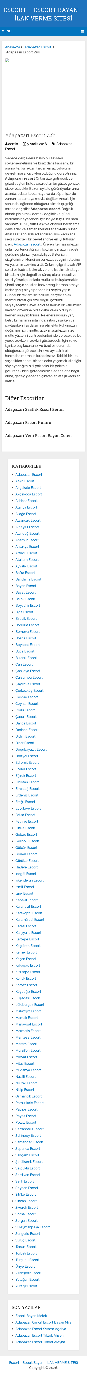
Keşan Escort (25, 959)
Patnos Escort (26, 1109)
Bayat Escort (25, 592)
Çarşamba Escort (29, 677)
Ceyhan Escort (26, 704)
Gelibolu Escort (27, 841)
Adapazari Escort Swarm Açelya (40, 1329)
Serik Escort (24, 1181)
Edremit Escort (27, 763)
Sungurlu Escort (27, 1234)
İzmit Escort (24, 887)
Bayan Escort (25, 586)
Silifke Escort (25, 1194)
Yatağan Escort (27, 1280)
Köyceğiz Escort (28, 992)
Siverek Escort (26, 1208)
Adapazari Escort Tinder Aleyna (40, 1342)
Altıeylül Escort (27, 527)
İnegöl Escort (25, 874)
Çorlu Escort (25, 710)
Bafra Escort (25, 573)
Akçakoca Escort (28, 494)
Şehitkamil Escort (29, 1162)
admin (13, 144)
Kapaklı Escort (26, 900)
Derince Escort (27, 730)
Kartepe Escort (27, 939)
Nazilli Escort (25, 1077)
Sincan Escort (26, 1201)
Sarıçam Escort (27, 1155)
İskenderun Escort (29, 880)
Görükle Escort (27, 861)
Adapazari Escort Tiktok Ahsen (39, 1335)
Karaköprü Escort (28, 913)
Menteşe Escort (28, 1037)
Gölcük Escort (26, 848)
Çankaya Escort (27, 671)
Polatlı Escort (25, 1122)
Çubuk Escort (26, 717)
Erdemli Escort (26, 795)
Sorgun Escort (26, 1221)
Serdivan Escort (27, 1175)
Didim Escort (25, 736)
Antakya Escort (27, 547)
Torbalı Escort (26, 1253)
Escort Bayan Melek (31, 1316)
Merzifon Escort (28, 1050)
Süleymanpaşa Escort (32, 1227)
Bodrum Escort (27, 625)
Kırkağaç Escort (27, 965)
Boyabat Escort (27, 645)
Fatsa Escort (25, 815)
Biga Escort (24, 612)
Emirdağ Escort (27, 789)
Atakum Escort (27, 560)
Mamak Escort (26, 1018)
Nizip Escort (24, 1090)
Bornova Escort (27, 632)
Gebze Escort (26, 835)
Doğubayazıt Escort (31, 749)
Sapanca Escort (27, 1149)
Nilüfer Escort (26, 1083)
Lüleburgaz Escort (29, 1005)
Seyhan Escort (26, 1188)
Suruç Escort (25, 1240)
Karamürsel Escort (29, 920)
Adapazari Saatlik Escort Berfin (34, 409)
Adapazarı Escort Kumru (28, 422)
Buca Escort (24, 651)
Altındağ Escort (27, 534)
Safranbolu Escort (29, 1129)
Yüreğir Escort (26, 1286)
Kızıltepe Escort (27, 972)
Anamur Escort (27, 540)
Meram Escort (26, 1044)
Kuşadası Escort (28, 998)
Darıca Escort (25, 723)
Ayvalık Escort (26, 566)
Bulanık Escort (26, 658)
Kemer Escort (26, 952)
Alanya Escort (26, 507)
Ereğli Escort (25, 802)
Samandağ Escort (29, 1142)
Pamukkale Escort (29, 1103)
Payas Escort (25, 1116)
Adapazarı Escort (28, 475)
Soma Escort (25, 1214)
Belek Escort (25, 599)
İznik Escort (24, 893)
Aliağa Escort (25, 514)
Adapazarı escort (27, 244)
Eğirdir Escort (25, 776)
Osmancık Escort (28, 1096)
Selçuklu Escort (27, 1168)
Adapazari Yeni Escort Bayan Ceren (38, 435)
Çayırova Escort (27, 684)
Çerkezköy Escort (29, 691)
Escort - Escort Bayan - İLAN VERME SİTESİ (43, 1363)
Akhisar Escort (26, 501)
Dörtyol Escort (26, 756)
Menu (7, 31)
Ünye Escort (25, 1266)
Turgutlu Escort (27, 1260)
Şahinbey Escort (28, 1136)
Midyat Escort (26, 1057)
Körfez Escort (26, 985)
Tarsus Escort (26, 1247)
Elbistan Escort (27, 782)
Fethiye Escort (26, 821)
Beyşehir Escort (27, 606)
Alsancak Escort (28, 520)
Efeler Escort (25, 769)
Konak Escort (25, 979)
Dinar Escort (24, 743)
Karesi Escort (25, 926)
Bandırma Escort (28, 579)
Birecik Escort (26, 619)
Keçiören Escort (28, 946)
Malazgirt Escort (28, 1011)
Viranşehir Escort (28, 1273)
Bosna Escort (25, 638)
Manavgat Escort (28, 1024)
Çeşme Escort (26, 697)
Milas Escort (24, 1064)
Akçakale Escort (28, 488)
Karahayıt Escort (28, 907)
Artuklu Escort (26, 553)
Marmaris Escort (28, 1031)
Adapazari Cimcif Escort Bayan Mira (43, 1322)
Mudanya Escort (28, 1070)
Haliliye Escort (26, 867)
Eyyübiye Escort (28, 808)
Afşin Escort (24, 481)
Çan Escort (24, 664)
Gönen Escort (26, 854)
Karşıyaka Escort (28, 933)
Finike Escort (25, 828)
